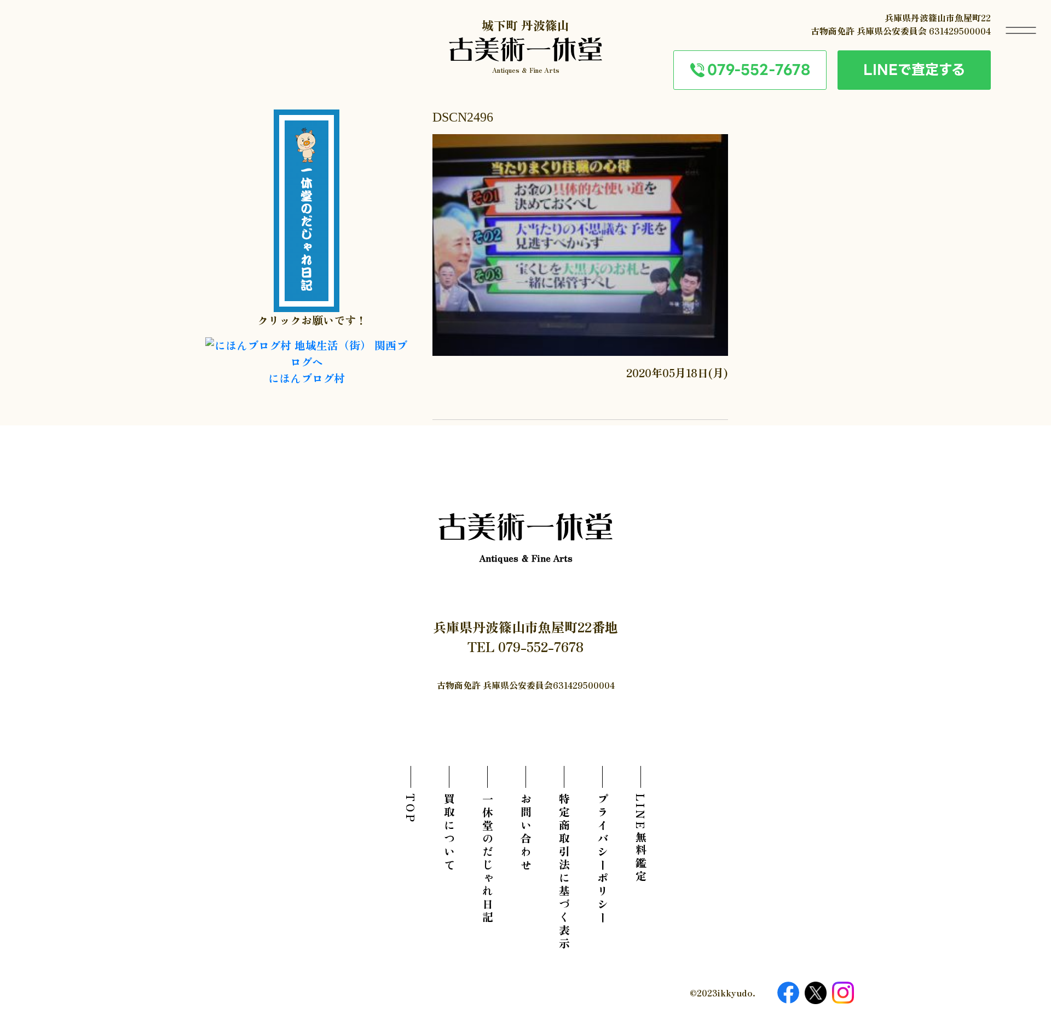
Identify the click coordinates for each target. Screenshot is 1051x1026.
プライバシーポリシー (602, 859)
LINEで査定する (914, 69)
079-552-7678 (758, 69)
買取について (449, 832)
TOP (411, 808)
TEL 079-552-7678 (525, 646)
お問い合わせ (526, 832)
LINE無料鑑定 (641, 838)
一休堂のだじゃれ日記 (487, 859)
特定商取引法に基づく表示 (564, 872)
